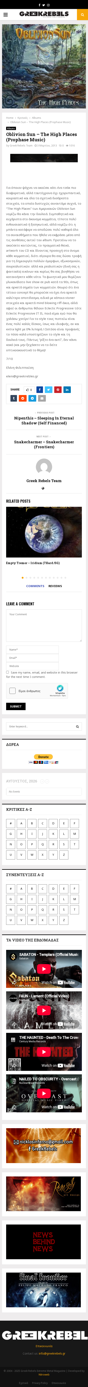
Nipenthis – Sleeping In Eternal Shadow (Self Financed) (44, 420)
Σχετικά (23, 1383)
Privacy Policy (40, 1383)
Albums (11, 128)
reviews (55, 586)
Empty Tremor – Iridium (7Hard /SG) (33, 563)
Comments (35, 586)
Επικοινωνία (44, 1346)
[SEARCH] (77, 726)
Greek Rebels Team (21, 145)
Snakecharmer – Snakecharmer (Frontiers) (44, 444)
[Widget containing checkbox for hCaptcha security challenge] (37, 691)
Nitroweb (44, 1374)
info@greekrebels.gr (52, 1353)
